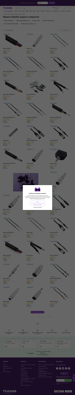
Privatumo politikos (38, 198)
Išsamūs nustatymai (37, 204)
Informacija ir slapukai (37, 207)
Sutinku (37, 201)
